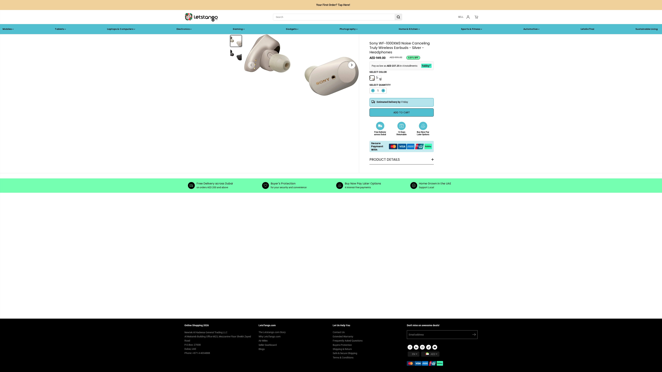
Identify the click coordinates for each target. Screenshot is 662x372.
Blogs (262, 349)
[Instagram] (422, 347)
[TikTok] (428, 347)
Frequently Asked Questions (348, 340)
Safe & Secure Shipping (345, 353)
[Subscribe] (474, 335)
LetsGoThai (587, 29)
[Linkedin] (416, 347)
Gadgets (291, 29)
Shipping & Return (342, 349)
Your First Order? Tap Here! (333, 5)
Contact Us (339, 332)
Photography (348, 29)
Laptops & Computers (120, 29)
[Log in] (468, 17)
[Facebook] (410, 347)
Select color (378, 72)
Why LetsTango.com (269, 336)
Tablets (59, 29)
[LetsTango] (201, 17)
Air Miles (263, 340)
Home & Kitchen (408, 29)
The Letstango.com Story (272, 332)
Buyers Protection (342, 345)
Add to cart (401, 112)
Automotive (530, 29)
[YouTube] (435, 347)
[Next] (351, 65)
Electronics (183, 29)
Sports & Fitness (471, 29)
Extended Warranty (343, 336)
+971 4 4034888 (201, 353)
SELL (461, 17)
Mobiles (7, 29)
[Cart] (476, 17)
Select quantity (380, 85)
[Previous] (251, 65)
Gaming (238, 29)
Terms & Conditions (343, 357)
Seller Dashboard (268, 345)
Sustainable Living (646, 29)
